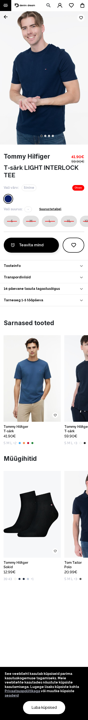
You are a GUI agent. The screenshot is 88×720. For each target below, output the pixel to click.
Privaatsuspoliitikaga (22, 691)
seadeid (12, 695)
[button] (44, 266)
